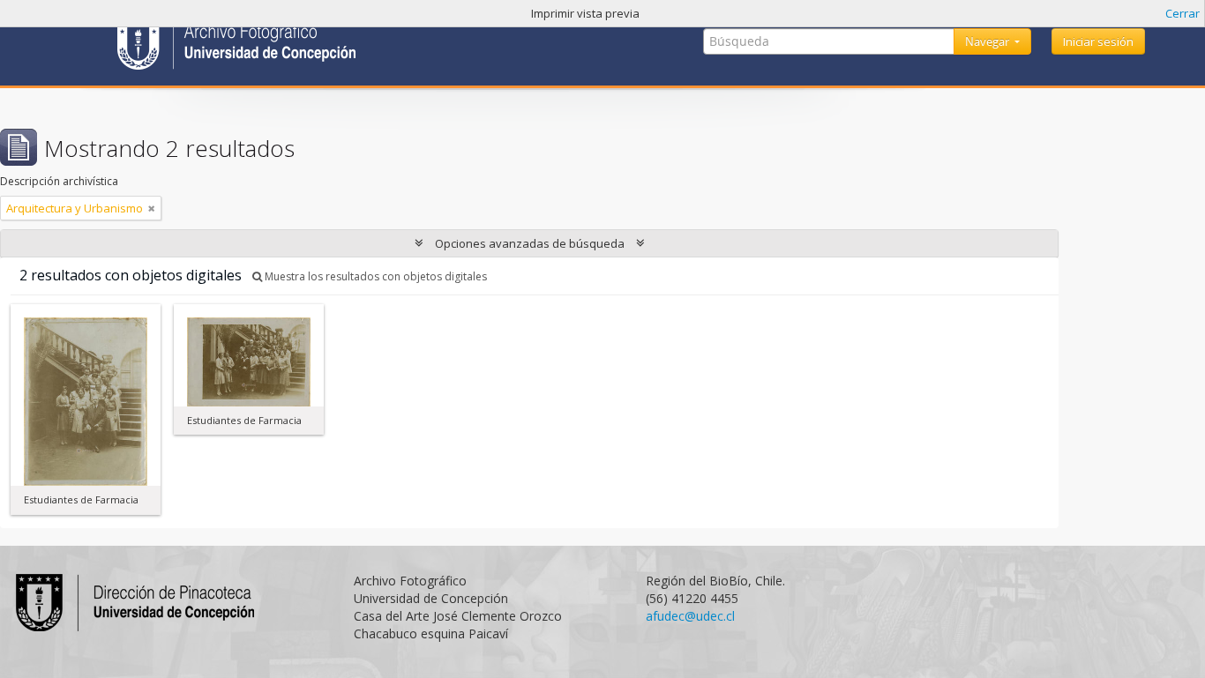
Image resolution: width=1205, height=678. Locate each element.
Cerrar (1182, 13)
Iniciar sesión (1098, 41)
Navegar (988, 41)
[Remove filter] (151, 208)
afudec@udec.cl (690, 615)
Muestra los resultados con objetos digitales (374, 276)
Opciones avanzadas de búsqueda (529, 243)
